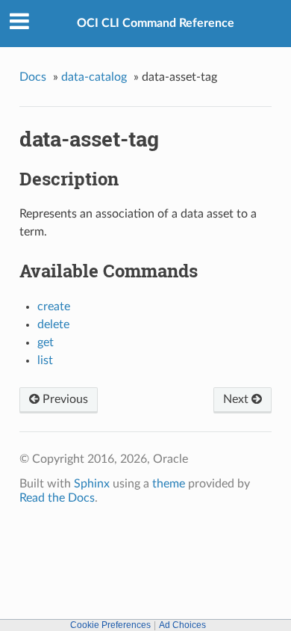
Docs (32, 77)
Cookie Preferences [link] (110, 625)
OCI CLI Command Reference (155, 23)
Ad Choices (182, 625)
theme (168, 484)
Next (237, 399)
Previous (64, 399)
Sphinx (92, 484)
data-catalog (94, 77)
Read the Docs (57, 498)
